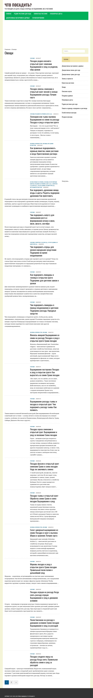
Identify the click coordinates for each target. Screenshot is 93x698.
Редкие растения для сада (22, 14)
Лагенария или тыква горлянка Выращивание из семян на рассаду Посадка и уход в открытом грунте (44, 119)
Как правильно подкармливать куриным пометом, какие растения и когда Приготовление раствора (44, 150)
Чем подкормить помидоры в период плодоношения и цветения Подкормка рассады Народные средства (44, 309)
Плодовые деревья (67, 96)
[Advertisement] (46, 34)
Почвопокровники (38, 18)
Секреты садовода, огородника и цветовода (74, 108)
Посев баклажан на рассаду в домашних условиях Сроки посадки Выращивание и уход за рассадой (44, 622)
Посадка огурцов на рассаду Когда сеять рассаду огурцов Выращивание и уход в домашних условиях (44, 596)
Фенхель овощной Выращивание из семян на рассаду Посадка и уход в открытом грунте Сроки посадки (44, 337)
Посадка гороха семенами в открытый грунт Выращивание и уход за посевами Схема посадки (43, 432)
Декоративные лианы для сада (71, 70)
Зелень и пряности (36, 143)
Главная (8, 14)
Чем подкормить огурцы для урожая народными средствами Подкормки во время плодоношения (43, 251)
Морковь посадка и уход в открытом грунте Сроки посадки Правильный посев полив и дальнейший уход (43, 568)
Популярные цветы (56, 14)
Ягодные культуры (36, 187)
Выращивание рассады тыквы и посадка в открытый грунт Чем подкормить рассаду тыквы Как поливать (43, 406)
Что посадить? (31, 696)
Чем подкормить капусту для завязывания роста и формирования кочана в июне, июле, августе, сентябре (42, 219)
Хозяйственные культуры (69, 113)
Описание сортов (67, 91)
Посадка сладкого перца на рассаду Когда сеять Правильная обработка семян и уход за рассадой (44, 661)
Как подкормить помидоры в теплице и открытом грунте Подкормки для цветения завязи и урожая (44, 279)
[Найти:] (74, 51)
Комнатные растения (40, 14)
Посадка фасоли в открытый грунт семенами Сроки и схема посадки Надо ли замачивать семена (44, 466)
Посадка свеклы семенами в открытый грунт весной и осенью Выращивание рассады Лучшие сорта (43, 93)
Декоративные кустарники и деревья (18, 18)
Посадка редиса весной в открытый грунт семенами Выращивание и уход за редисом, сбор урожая (44, 65)
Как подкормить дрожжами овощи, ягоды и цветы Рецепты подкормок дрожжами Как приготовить (44, 192)
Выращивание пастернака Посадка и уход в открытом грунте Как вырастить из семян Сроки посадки (44, 372)
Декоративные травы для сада (71, 74)
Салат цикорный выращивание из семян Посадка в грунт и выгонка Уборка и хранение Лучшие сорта (44, 532)
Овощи (14, 49)
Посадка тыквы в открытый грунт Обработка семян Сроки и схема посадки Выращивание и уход (44, 498)
